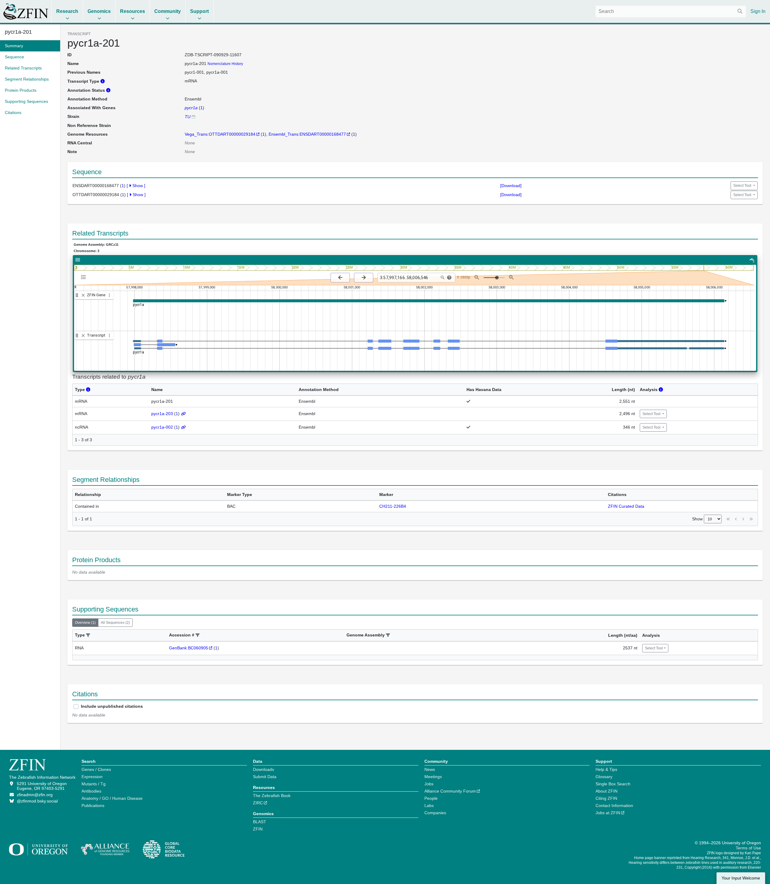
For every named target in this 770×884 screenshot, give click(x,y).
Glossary (604, 776)
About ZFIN (607, 791)
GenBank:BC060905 (188, 647)
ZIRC (258, 802)
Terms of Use (748, 847)
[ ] (136, 185)
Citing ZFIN (606, 798)
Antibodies (91, 791)
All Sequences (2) (115, 623)
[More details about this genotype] (193, 116)
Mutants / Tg (94, 783)
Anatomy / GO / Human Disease (112, 798)
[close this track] (83, 295)
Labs (429, 805)
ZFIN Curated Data (626, 506)
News (429, 769)
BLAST (259, 821)
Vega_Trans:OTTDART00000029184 (220, 134)
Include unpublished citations (112, 706)
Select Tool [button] (742, 185)
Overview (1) (85, 623)
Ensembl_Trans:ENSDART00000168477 (307, 134)
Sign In (757, 11)
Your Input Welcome (741, 878)
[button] (88, 635)
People (431, 798)
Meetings (433, 776)
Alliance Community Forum (450, 791)
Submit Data (264, 776)
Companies (435, 812)
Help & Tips (606, 769)
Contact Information (614, 805)
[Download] (511, 185)
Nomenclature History (225, 64)
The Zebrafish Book (272, 795)
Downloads (263, 769)
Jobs (428, 783)
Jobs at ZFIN (608, 812)
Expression (92, 776)
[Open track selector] (85, 277)
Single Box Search (613, 783)
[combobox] (671, 11)
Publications (93, 805)
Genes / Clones (96, 769)
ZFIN (258, 829)
